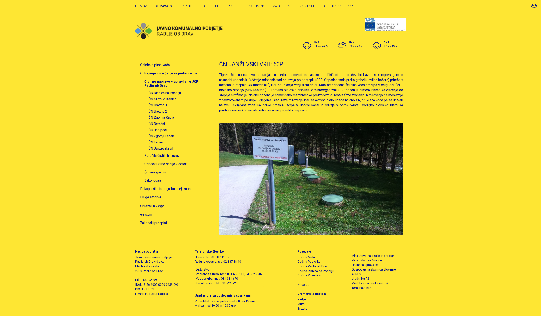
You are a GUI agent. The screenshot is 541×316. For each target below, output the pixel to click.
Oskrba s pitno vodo (155, 65)
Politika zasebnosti (339, 6)
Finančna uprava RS (365, 265)
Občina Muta (306, 257)
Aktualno (257, 6)
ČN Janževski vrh (161, 148)
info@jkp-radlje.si (156, 294)
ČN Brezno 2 (158, 111)
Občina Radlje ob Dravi (313, 266)
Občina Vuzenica (309, 275)
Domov (141, 6)
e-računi (146, 214)
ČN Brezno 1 (158, 105)
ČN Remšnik (158, 124)
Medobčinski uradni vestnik (370, 283)
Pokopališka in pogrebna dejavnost (166, 189)
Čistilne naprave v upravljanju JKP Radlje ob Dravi (171, 84)
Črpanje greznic (155, 172)
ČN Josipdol (158, 130)
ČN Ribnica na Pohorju (165, 93)
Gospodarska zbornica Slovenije (374, 269)
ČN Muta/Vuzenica (162, 99)
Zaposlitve (282, 6)
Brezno (302, 309)
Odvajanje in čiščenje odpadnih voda (168, 73)
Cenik (186, 6)
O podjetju (208, 6)
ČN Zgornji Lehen (161, 136)
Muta (301, 304)
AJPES (356, 274)
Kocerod (303, 285)
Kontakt (307, 6)
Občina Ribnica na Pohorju (316, 271)
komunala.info (361, 288)
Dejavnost (164, 6)
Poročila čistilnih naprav (161, 156)
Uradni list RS (361, 278)
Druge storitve (150, 197)
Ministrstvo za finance (367, 260)
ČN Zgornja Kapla (161, 117)
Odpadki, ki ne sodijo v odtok (165, 164)
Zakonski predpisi (153, 223)
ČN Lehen (156, 142)
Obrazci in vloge (152, 206)
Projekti (233, 6)
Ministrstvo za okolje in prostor (373, 256)
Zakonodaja (152, 181)
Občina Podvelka (309, 262)
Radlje (302, 299)
